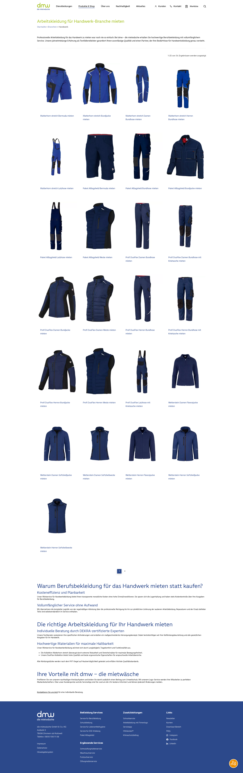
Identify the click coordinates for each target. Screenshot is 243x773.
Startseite (41, 26)
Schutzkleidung (86, 723)
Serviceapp (127, 727)
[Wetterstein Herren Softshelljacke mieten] (185, 443)
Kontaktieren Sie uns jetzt (47, 692)
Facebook (173, 739)
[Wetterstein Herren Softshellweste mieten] (57, 516)
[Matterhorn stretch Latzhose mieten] (57, 157)
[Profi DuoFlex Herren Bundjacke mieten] (57, 371)
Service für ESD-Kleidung (90, 731)
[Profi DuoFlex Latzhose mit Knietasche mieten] (142, 371)
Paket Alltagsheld (87, 735)
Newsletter (170, 718)
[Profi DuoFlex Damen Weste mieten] (100, 298)
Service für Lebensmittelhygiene (92, 727)
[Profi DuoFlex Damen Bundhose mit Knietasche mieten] (185, 226)
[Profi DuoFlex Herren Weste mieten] (100, 371)
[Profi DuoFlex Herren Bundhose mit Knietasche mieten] (185, 298)
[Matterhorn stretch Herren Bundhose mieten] (182, 84)
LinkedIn (172, 743)
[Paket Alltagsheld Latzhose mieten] (57, 226)
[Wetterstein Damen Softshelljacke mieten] (57, 443)
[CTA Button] (233, 763)
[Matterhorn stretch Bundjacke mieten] (100, 84)
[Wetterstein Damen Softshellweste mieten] (100, 443)
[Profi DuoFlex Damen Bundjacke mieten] (57, 298)
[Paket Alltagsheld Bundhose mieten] (142, 157)
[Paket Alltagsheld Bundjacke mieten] (185, 157)
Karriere (169, 723)
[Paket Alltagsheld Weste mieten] (100, 226)
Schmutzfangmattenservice (91, 749)
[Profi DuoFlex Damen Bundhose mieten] (142, 226)
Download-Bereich (173, 727)
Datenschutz (42, 748)
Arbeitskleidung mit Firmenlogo (135, 723)
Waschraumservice (87, 753)
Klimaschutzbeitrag (131, 735)
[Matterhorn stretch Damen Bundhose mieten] (142, 84)
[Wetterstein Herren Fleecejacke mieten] (142, 443)
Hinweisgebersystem (45, 752)
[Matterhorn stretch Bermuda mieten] (57, 84)
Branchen (52, 26)
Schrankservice (129, 718)
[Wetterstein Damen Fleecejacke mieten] (185, 371)
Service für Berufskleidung (90, 718)
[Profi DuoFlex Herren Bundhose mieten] (142, 298)
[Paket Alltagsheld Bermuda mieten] (100, 157)
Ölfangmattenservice (88, 761)
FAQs (168, 731)
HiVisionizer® (128, 731)
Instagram (173, 735)
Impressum (41, 744)
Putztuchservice (86, 757)
